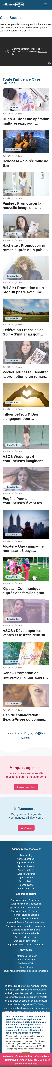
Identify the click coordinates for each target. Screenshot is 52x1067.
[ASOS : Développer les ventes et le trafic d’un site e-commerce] (26, 611)
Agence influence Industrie (26, 933)
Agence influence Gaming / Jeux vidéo (26, 922)
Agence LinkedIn (26, 866)
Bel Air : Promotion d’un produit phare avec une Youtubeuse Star (23, 292)
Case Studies (13, 107)
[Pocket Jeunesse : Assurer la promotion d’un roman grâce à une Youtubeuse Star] (26, 352)
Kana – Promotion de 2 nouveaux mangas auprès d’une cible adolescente (24, 677)
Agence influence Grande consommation (26, 926)
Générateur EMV (26, 963)
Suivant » (26, 738)
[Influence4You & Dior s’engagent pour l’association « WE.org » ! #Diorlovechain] (26, 394)
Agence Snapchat (26, 874)
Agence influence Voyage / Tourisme (26, 944)
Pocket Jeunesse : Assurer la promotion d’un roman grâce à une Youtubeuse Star (25, 378)
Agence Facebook (26, 859)
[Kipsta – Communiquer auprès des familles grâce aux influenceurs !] (26, 569)
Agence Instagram (26, 862)
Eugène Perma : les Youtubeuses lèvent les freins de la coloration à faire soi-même (23, 505)
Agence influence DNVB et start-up (26, 907)
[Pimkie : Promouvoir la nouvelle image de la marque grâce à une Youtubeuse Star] (26, 183)
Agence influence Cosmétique (26, 904)
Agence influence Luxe (26, 937)
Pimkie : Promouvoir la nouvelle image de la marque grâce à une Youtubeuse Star (22, 210)
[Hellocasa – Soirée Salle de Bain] (26, 141)
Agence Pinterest (26, 870)
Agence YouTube (26, 888)
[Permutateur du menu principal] (45, 5)
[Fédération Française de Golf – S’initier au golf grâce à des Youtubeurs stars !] (26, 310)
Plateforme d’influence (26, 956)
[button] (26, 787)
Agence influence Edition (26, 918)
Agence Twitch (26, 881)
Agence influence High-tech (26, 930)
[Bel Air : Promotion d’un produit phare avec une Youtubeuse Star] (26, 268)
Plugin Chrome (26, 967)
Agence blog (26, 855)
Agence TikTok (26, 877)
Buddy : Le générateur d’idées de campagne (26, 971)
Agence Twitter (26, 885)
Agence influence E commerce (26, 911)
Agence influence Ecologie (26, 915)
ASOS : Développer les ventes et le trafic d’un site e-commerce (25, 635)
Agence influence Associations (26, 900)
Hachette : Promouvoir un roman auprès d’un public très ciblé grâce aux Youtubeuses (24, 252)
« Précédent (14, 733)
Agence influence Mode (26, 941)
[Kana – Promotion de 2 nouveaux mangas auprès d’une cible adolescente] (26, 653)
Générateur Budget (26, 959)
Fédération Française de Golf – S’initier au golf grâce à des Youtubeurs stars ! (23, 336)
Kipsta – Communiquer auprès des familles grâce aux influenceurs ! (24, 592)
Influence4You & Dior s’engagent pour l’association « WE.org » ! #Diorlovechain (24, 421)
